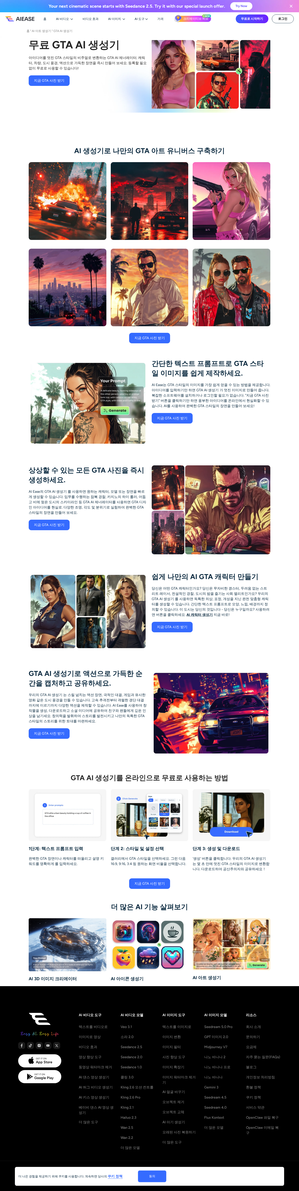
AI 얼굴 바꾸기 (173, 1092)
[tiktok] (30, 1045)
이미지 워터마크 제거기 (179, 1080)
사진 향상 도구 (173, 1057)
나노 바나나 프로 (217, 1067)
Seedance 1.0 (131, 1067)
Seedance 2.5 (131, 1047)
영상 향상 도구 (90, 1057)
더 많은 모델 (130, 1148)
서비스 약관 (255, 1107)
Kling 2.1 (127, 1107)
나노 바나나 (213, 1077)
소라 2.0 (127, 1037)
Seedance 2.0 (131, 1057)
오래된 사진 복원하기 (179, 1132)
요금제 (251, 1047)
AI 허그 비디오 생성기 (96, 1087)
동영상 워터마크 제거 (95, 1067)
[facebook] (21, 1045)
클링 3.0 (127, 1077)
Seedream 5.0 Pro (218, 1027)
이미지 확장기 (173, 1067)
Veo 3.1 (126, 1027)
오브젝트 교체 (173, 1112)
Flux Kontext (214, 1117)
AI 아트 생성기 (41, 31)
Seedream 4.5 (215, 1097)
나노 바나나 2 (214, 1057)
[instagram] (39, 1045)
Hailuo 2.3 (128, 1117)
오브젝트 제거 (173, 1102)
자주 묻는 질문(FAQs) (263, 1057)
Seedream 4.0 (215, 1107)
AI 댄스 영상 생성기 (94, 1077)
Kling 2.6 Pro (130, 1097)
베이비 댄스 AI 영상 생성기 (96, 1110)
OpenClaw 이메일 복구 (262, 1130)
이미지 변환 (171, 1037)
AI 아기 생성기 (173, 1122)
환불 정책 (253, 1087)
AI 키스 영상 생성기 (94, 1097)
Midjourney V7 (215, 1047)
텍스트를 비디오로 (93, 1027)
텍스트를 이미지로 (176, 1027)
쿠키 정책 (253, 1097)
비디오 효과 (88, 1047)
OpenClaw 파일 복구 (262, 1117)
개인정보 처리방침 (260, 1077)
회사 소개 (253, 1027)
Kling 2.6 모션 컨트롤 (137, 1087)
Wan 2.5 (127, 1127)
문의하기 (253, 1037)
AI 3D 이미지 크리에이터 (53, 978)
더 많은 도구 (88, 1122)
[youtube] (47, 1045)
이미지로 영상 (90, 1037)
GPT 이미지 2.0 (216, 1037)
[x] (56, 1045)
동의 (152, 1176)
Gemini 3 (211, 1087)
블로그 (251, 1067)
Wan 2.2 (127, 1138)
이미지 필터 (171, 1047)
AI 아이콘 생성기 (127, 978)
